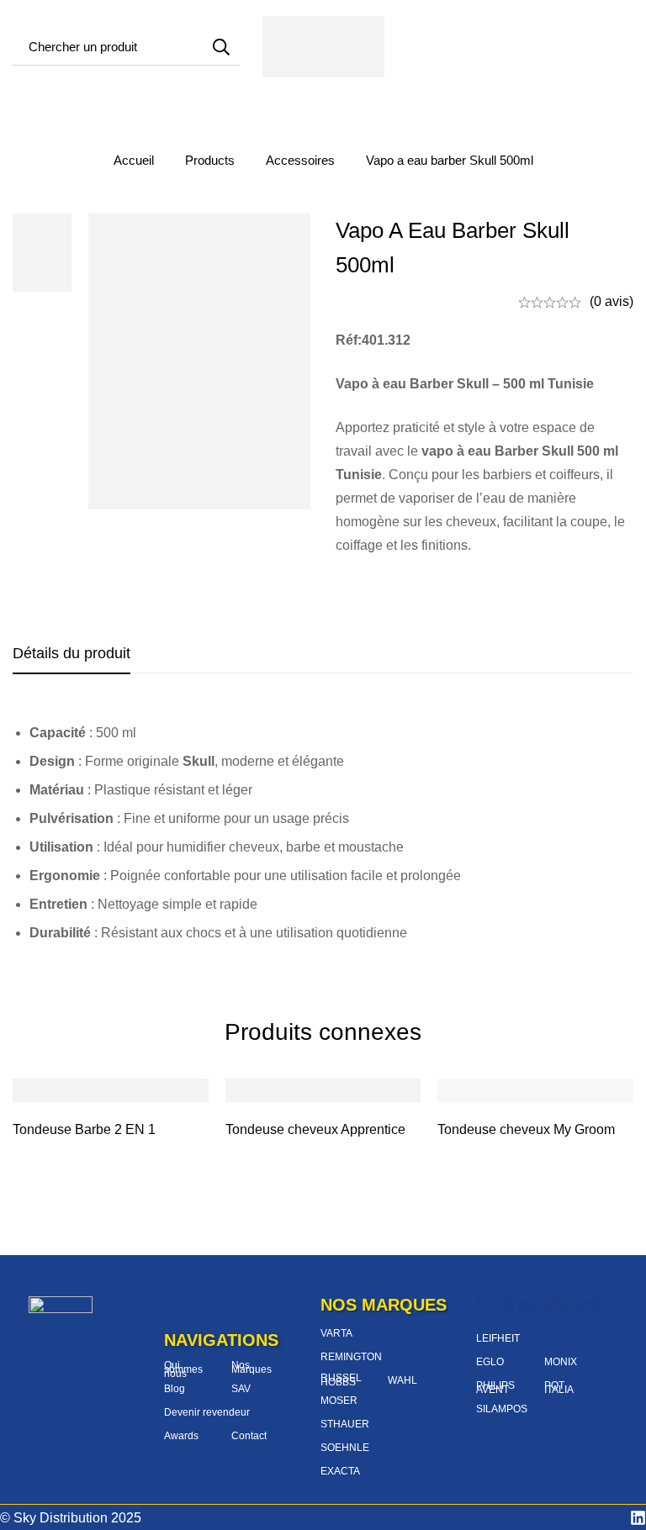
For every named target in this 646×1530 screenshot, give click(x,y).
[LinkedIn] (638, 1518)
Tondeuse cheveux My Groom (526, 1129)
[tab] (71, 654)
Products (210, 160)
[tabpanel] (323, 833)
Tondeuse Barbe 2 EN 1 (84, 1129)
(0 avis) (611, 301)
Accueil (134, 160)
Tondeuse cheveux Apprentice (315, 1129)
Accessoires (300, 160)
